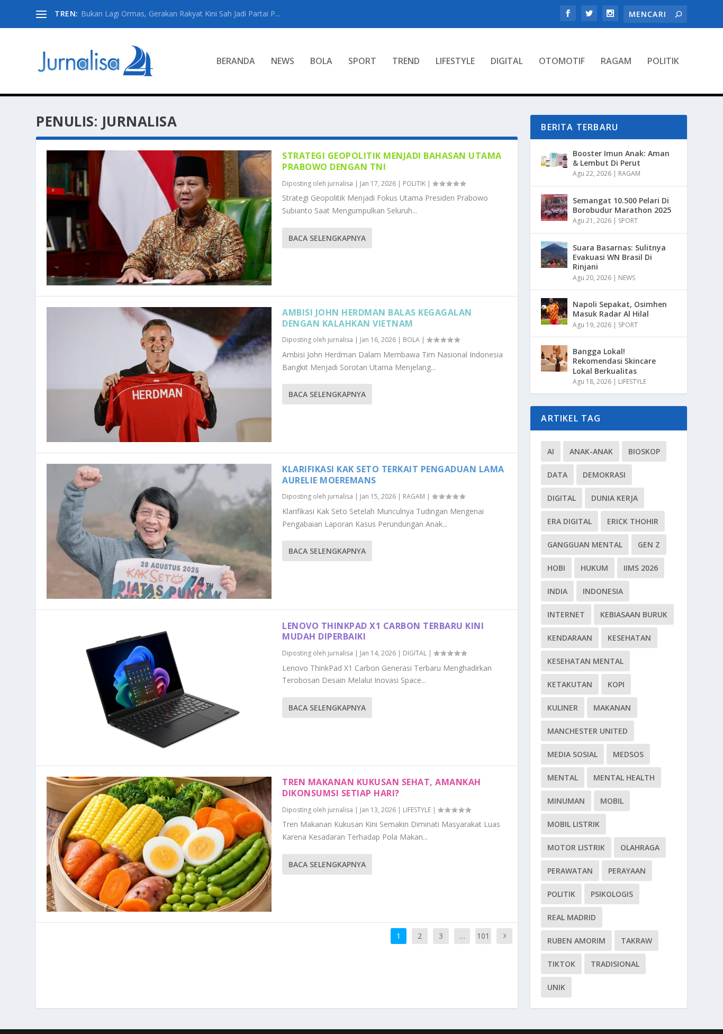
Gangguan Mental (584, 545)
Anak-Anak (591, 451)
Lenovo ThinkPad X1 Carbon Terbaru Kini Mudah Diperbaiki (383, 631)
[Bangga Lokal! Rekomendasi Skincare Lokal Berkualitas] (554, 358)
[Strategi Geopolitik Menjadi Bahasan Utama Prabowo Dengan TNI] (159, 217)
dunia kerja (614, 498)
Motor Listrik (576, 847)
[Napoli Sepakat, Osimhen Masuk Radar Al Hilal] (554, 311)
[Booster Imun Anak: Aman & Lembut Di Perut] (554, 160)
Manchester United (587, 731)
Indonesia (603, 591)
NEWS (282, 62)
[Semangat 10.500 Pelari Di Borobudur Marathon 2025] (554, 207)
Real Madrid (571, 917)
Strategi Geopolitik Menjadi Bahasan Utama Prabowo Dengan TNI (392, 161)
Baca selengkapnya (327, 238)
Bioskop (644, 451)
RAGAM (616, 62)
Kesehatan (629, 638)
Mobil (611, 801)
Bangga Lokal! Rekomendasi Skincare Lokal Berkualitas (614, 360)
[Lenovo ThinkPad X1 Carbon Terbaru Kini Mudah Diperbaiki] (159, 688)
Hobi (556, 568)
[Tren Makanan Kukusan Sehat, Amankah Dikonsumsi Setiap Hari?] (159, 844)
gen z (649, 545)
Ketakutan (569, 684)
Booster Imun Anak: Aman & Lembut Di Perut (621, 158)
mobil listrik (573, 824)
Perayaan (627, 871)
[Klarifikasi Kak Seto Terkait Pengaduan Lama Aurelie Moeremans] (159, 531)
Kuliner (562, 708)
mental (562, 777)
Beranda (235, 62)
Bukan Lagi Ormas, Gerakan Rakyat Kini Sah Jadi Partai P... (180, 13)
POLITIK (663, 62)
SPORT (362, 62)
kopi (616, 684)
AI (550, 451)
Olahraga (639, 847)
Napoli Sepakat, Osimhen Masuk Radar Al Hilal (620, 309)
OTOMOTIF (562, 62)
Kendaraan (569, 638)
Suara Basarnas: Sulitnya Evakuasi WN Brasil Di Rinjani (619, 257)
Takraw (636, 941)
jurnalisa (340, 183)
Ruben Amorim (576, 941)
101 (483, 936)
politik (561, 894)
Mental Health (624, 777)
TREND (406, 62)
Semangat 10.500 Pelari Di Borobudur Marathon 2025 (622, 205)
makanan (612, 708)
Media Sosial (572, 754)
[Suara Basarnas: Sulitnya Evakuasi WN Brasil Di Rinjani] (554, 254)
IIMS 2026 (640, 568)
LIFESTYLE (455, 62)
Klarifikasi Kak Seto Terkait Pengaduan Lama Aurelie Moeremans (393, 474)
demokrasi (604, 475)
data (557, 475)
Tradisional (615, 964)
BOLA (321, 62)
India (557, 591)
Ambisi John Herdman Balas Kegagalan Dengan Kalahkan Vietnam (377, 318)
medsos (628, 754)
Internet (566, 614)
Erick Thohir (632, 521)
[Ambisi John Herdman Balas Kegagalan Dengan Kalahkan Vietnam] (159, 374)
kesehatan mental (585, 661)
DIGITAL (507, 62)
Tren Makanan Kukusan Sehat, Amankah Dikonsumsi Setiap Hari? (381, 787)
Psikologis (612, 894)
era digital (569, 521)
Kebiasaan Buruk (633, 614)
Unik (556, 987)
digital (561, 498)
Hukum (594, 568)
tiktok (561, 964)
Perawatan (570, 871)
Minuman (566, 801)
